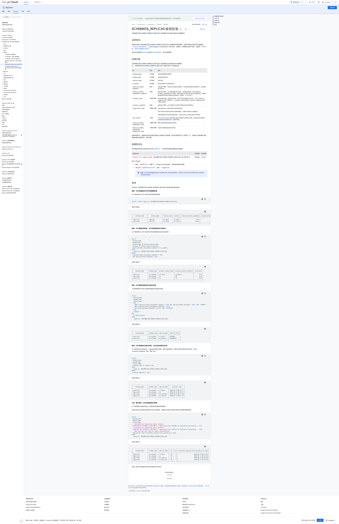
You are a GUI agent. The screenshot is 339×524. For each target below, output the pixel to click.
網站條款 (42, 520)
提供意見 (202, 29)
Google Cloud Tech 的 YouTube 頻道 (271, 513)
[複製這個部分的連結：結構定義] (142, 59)
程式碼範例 (185, 507)
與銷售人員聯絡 (30, 510)
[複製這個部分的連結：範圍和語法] (144, 144)
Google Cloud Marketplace (33, 507)
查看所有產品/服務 (31, 501)
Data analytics (150, 24)
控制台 (313, 2)
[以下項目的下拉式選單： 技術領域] (31, 2)
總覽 (3, 11)
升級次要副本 (188, 95)
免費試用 (332, 7)
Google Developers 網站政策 (195, 486)
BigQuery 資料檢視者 (140, 46)
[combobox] (298, 2)
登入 (335, 2)
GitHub (184, 501)
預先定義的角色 (156, 52)
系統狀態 (106, 510)
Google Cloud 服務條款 (52, 520)
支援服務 (106, 504)
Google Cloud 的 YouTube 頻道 (269, 510)
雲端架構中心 (186, 510)
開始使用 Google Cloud (188, 504)
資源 (28, 11)
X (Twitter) (264, 507)
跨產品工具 (37, 2)
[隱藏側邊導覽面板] (21, 521)
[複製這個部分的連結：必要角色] (142, 40)
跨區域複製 (161, 118)
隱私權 (36, 520)
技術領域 (26, 2)
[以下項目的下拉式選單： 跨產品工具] (43, 2)
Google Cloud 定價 (31, 504)
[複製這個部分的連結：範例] (138, 183)
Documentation (141, 24)
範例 (23, 11)
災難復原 (167, 118)
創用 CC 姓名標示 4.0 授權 (156, 486)
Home (133, 24)
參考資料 (15, 11)
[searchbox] (12, 17)
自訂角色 (144, 52)
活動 (262, 504)
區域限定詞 (156, 149)
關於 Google (29, 520)
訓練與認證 (185, 513)
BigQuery (9, 7)
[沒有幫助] (206, 24)
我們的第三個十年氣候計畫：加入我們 (70, 520)
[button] (11, 37)
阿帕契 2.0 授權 (176, 486)
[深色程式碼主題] (202, 199)
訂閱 (320, 520)
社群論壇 (106, 501)
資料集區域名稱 (150, 167)
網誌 (262, 501)
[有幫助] (203, 24)
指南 (9, 11)
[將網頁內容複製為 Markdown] (185, 29)
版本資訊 (106, 507)
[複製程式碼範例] (205, 199)
